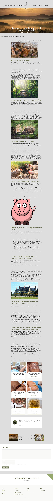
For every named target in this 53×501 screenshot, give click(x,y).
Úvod (1, 36)
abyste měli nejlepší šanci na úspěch (30, 189)
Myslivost (35, 5)
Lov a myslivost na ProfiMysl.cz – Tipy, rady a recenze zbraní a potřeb (16, 5)
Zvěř (40, 5)
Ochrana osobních (30, 492)
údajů (33, 492)
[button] (4, 6)
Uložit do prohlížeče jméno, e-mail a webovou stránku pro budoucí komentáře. (14, 464)
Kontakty (17, 490)
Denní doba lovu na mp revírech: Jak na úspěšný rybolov (19, 438)
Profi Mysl (30, 32)
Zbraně (26, 8)
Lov (29, 5)
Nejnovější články (42, 490)
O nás (28, 490)
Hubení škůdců (46, 5)
